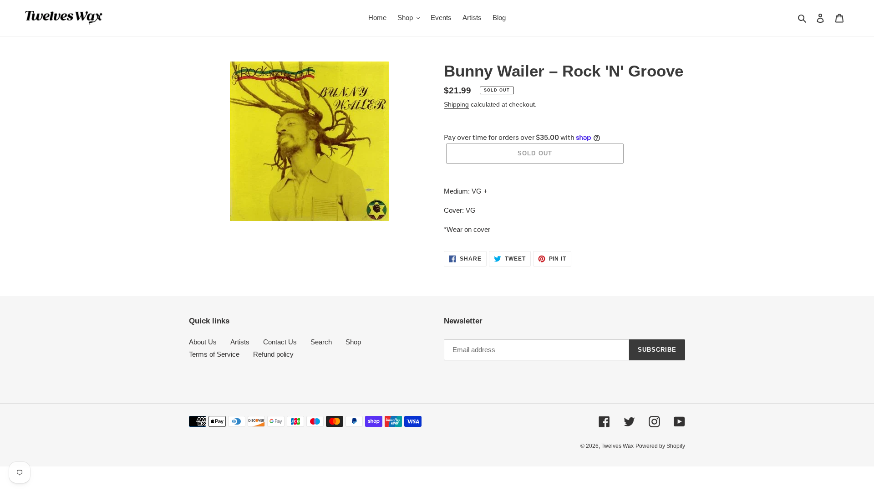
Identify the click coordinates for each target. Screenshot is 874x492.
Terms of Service (214, 354)
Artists (239, 342)
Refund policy (273, 354)
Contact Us (280, 342)
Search (321, 342)
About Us (203, 342)
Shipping (456, 104)
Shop (353, 342)
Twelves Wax (617, 446)
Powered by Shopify (660, 446)
